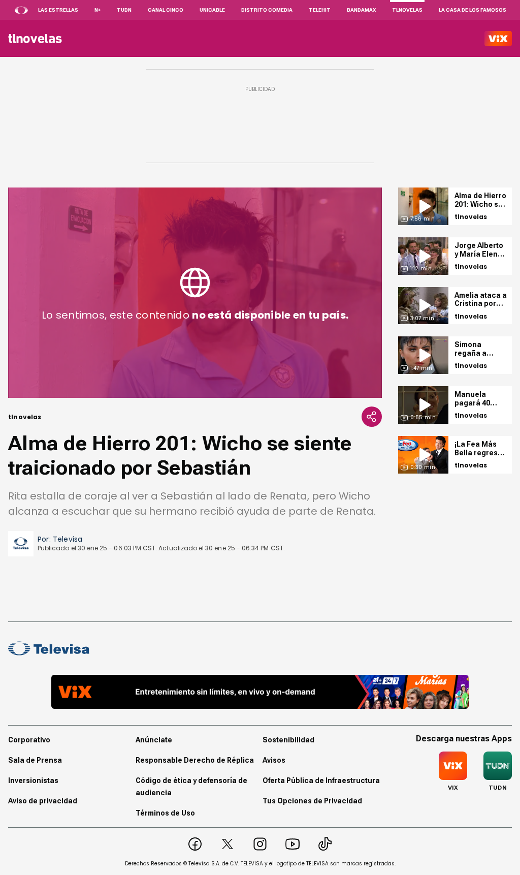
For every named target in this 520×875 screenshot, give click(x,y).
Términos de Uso (165, 813)
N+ (97, 10)
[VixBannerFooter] (259, 692)
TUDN (124, 10)
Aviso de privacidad (42, 801)
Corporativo (29, 740)
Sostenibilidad (288, 740)
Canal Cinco (165, 10)
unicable (212, 10)
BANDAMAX (361, 10)
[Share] (372, 417)
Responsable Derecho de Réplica (195, 760)
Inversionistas (33, 780)
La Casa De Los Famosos (472, 10)
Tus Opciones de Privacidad (312, 801)
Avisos (274, 760)
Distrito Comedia (266, 10)
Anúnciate (154, 740)
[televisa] (35, 38)
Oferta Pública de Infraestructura (321, 780)
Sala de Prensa (35, 760)
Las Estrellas (58, 10)
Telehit (320, 10)
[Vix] (498, 38)
